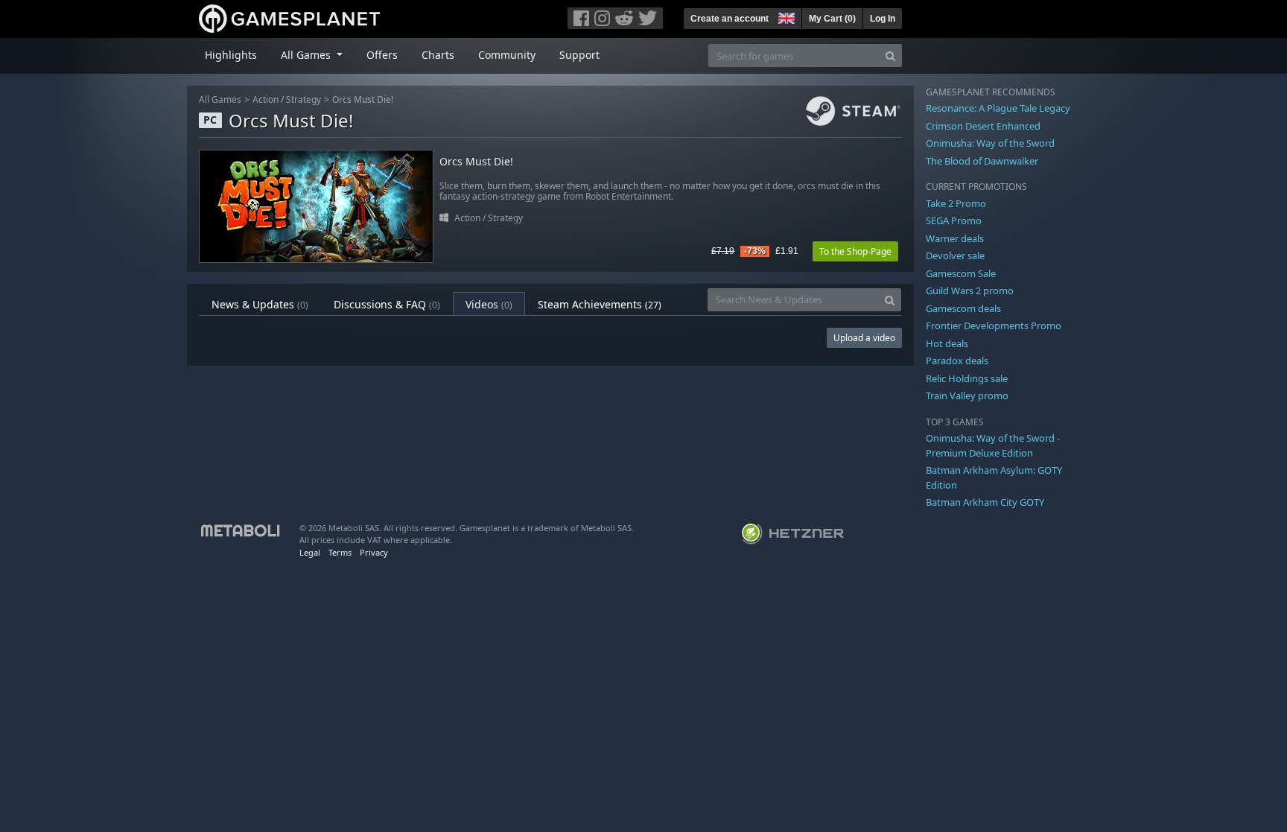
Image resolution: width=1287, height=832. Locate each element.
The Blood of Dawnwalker (982, 161)
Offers (382, 55)
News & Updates (260, 304)
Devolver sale (955, 255)
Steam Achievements (599, 304)
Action (265, 99)
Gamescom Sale (961, 273)
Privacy (374, 552)
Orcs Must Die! (362, 99)
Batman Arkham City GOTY (985, 502)
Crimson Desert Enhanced (983, 126)
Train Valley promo (967, 395)
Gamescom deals (963, 308)
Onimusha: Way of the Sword (990, 143)
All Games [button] (307, 55)
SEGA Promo (954, 220)
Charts (438, 55)
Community (507, 55)
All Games (220, 99)
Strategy (303, 99)
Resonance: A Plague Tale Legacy (998, 108)
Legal (309, 552)
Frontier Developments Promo (993, 325)
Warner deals (955, 238)
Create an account (729, 18)
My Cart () (832, 18)
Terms (340, 552)
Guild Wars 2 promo (970, 290)
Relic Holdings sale (967, 378)
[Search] (890, 55)
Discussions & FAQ (387, 304)
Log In (882, 18)
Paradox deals (957, 360)
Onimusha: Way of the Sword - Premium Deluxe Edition (993, 445)
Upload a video (864, 337)
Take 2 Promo (956, 203)
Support (579, 55)
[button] (785, 16)
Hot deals (947, 343)
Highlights (231, 55)
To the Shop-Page (855, 251)
